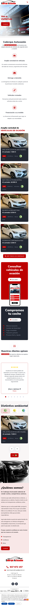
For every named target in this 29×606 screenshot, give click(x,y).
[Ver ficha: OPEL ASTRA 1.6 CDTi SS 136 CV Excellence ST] (14, 147)
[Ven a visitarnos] (14, 20)
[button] (5, 396)
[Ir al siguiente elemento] (17, 449)
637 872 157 (16, 567)
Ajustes (18, 603)
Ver (13, 455)
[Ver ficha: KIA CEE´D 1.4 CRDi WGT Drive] (14, 208)
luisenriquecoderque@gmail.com (15, 570)
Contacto (5, 24)
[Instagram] (12, 583)
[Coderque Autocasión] (8, 2)
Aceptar (4, 603)
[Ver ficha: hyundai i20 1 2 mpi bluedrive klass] (14, 238)
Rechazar (11, 603)
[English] (25, 599)
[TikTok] (16, 583)
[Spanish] (27, 599)
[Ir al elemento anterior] (12, 449)
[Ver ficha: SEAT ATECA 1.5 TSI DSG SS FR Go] (14, 177)
